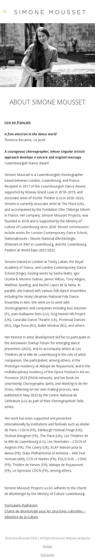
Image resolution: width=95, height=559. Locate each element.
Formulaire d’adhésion (21, 505)
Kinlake (47, 546)
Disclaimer (47, 555)
